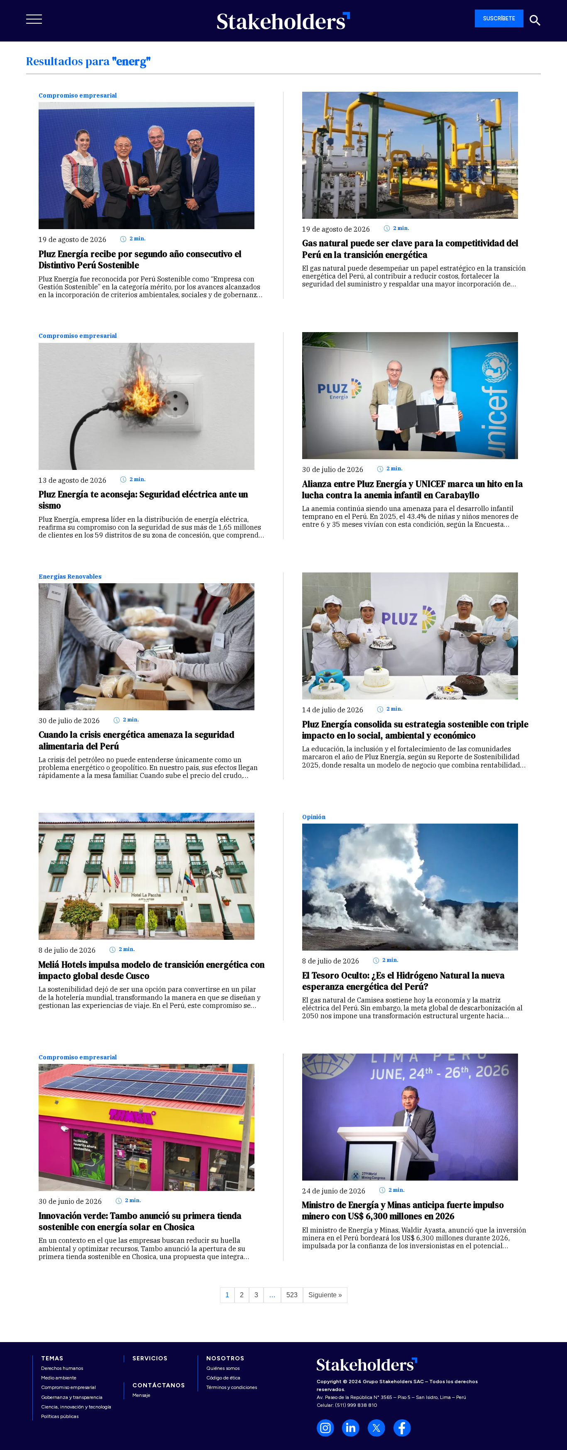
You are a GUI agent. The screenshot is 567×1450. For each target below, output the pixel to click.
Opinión (313, 817)
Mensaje (141, 1395)
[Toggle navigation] (34, 19)
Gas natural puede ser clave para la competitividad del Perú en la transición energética (410, 248)
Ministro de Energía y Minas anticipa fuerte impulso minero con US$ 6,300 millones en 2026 (403, 1210)
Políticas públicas (59, 1416)
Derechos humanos (62, 1368)
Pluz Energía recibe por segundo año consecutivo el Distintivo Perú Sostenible (140, 259)
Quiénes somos (223, 1368)
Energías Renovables (70, 576)
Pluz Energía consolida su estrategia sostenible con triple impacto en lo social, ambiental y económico (415, 729)
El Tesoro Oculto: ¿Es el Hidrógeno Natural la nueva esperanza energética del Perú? (403, 981)
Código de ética (223, 1378)
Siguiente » (325, 1294)
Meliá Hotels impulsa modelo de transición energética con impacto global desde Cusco (151, 970)
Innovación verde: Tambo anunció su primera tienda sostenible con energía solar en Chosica (140, 1221)
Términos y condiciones (231, 1387)
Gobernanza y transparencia (72, 1397)
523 (292, 1294)
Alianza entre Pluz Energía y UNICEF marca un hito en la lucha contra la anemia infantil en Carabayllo (412, 489)
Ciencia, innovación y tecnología (76, 1407)
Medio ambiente (58, 1378)
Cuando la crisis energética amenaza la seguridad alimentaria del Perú (136, 740)
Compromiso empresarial (78, 95)
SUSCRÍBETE (499, 18)
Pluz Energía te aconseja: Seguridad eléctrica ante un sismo (143, 499)
